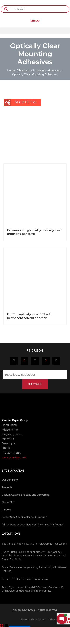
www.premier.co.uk (14, 457)
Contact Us (8, 502)
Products (7, 487)
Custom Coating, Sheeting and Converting (25, 494)
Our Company (10, 479)
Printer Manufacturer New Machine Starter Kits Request (33, 524)
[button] (35, 30)
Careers (6, 509)
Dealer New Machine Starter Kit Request (24, 517)
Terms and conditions (33, 619)
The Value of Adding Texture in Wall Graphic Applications (34, 543)
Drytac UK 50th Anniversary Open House (25, 579)
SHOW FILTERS (25, 102)
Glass (56, 139)
